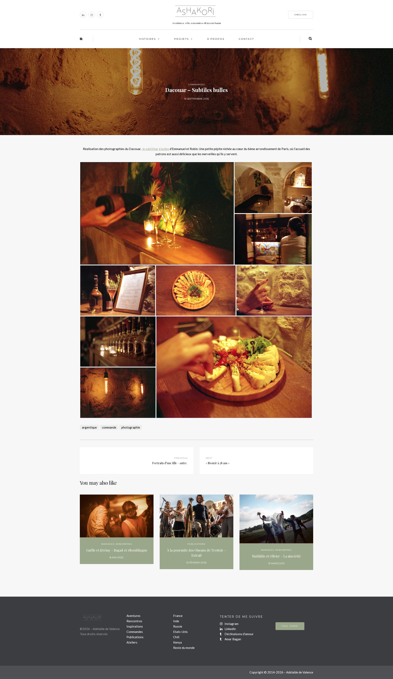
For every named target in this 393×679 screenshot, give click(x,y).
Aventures (133, 616)
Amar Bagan (232, 639)
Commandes (196, 84)
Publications (196, 544)
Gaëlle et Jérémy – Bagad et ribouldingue (116, 550)
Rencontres (124, 544)
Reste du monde (184, 647)
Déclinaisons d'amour (239, 634)
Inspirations (134, 626)
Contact (246, 38)
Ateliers (131, 642)
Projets (181, 38)
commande (109, 427)
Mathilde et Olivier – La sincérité (276, 556)
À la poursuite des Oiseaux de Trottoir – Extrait (196, 552)
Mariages (107, 544)
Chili (176, 637)
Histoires (147, 38)
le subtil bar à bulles (155, 149)
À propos (215, 38)
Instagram (231, 624)
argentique (89, 427)
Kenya (177, 642)
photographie (130, 427)
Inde (176, 621)
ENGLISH (301, 14)
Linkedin (230, 629)
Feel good (290, 626)
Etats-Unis (180, 632)
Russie (177, 626)
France (178, 616)
